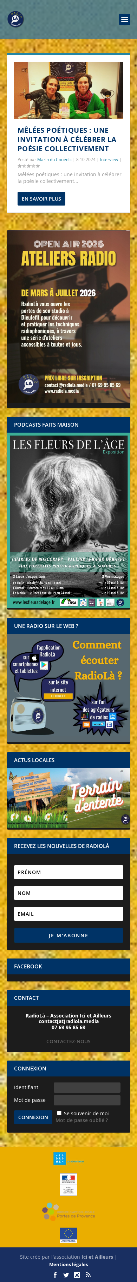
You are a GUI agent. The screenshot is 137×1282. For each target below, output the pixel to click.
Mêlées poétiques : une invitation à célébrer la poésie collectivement (67, 139)
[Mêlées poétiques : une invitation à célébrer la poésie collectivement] (68, 90)
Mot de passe (30, 1100)
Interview (109, 159)
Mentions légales (68, 1264)
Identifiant (26, 1087)
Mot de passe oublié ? (82, 1120)
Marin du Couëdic (54, 159)
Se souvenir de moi (86, 1113)
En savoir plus (41, 198)
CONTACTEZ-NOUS (68, 1041)
